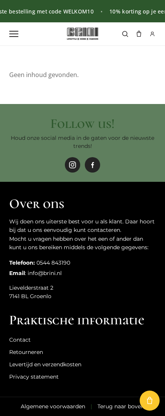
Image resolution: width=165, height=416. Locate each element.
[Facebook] (92, 165)
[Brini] (82, 33)
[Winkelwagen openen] (150, 401)
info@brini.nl (45, 273)
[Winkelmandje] (139, 34)
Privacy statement (34, 376)
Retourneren (26, 352)
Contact (20, 339)
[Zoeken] (125, 34)
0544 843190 (53, 262)
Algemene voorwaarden (53, 406)
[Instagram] (72, 165)
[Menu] (13, 34)
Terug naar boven (120, 406)
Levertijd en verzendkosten (45, 364)
